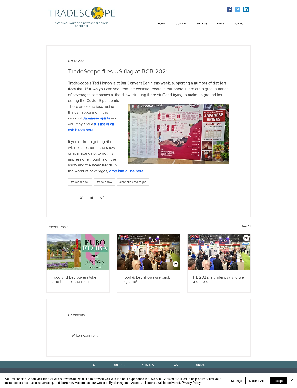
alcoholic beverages (132, 182)
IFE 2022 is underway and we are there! (218, 279)
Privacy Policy (191, 382)
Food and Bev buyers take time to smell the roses (74, 279)
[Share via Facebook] (70, 197)
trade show (104, 182)
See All (246, 226)
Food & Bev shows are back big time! (146, 279)
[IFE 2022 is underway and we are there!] (219, 252)
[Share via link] (102, 197)
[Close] (291, 381)
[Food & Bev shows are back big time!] (148, 252)
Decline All (256, 380)
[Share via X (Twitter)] (81, 197)
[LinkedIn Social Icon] (246, 9)
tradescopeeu (80, 182)
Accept (278, 380)
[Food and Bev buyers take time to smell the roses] (78, 252)
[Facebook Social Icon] (229, 9)
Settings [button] (236, 380)
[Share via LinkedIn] (91, 197)
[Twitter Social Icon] (237, 9)
